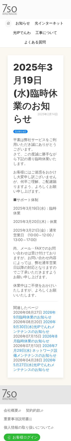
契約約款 (33, 410)
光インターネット (49, 23)
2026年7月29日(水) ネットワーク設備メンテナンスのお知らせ (35, 350)
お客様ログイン (25, 437)
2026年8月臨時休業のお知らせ (35, 338)
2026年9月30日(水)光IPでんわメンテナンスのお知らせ (34, 327)
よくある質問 (35, 42)
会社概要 (11, 410)
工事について (46, 32)
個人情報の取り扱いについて (27, 427)
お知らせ (23, 23)
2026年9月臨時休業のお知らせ (34, 314)
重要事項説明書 (16, 419)
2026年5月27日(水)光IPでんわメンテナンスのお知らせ (34, 365)
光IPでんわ (22, 32)
